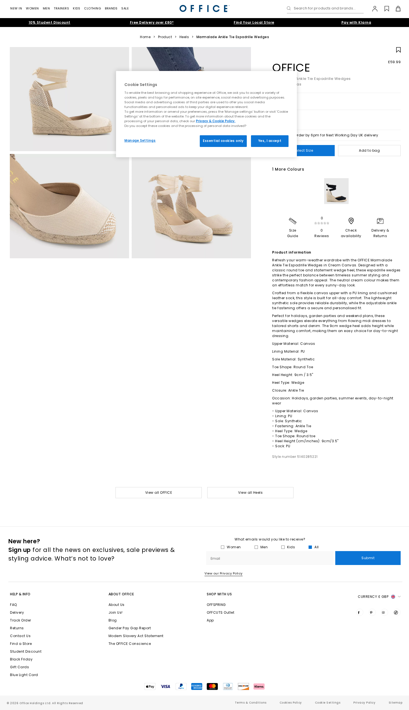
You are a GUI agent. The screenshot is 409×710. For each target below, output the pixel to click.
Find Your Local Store (254, 22)
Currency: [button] (373, 596)
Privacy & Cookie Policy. (215, 121)
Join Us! (116, 612)
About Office (121, 594)
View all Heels (250, 492)
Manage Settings (140, 140)
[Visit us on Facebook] (359, 612)
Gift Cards (19, 667)
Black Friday (21, 659)
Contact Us (20, 635)
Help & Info (20, 594)
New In (16, 8)
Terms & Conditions (251, 703)
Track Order (20, 620)
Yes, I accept (269, 141)
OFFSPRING (216, 604)
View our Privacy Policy (223, 573)
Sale (125, 8)
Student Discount (25, 651)
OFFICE (291, 67)
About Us (117, 604)
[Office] (204, 8)
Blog (113, 620)
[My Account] (372, 9)
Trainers (61, 8)
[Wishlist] (383, 9)
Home (145, 37)
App (210, 620)
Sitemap (396, 703)
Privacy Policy (364, 703)
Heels (184, 37)
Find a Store (21, 643)
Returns (17, 628)
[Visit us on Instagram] (384, 612)
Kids (76, 8)
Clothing (92, 8)
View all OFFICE (158, 492)
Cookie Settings (328, 703)
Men (46, 8)
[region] (206, 114)
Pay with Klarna (356, 22)
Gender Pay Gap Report (130, 628)
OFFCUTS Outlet (220, 612)
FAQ (13, 604)
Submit (367, 558)
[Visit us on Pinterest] (372, 612)
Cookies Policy (291, 703)
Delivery (17, 612)
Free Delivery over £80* (152, 22)
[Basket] (395, 9)
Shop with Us (219, 594)
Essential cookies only (223, 141)
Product (165, 37)
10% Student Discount (49, 22)
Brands (111, 8)
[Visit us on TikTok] (397, 612)
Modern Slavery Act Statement (136, 635)
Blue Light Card (24, 674)
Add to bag (369, 150)
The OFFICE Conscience (130, 643)
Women (32, 8)
